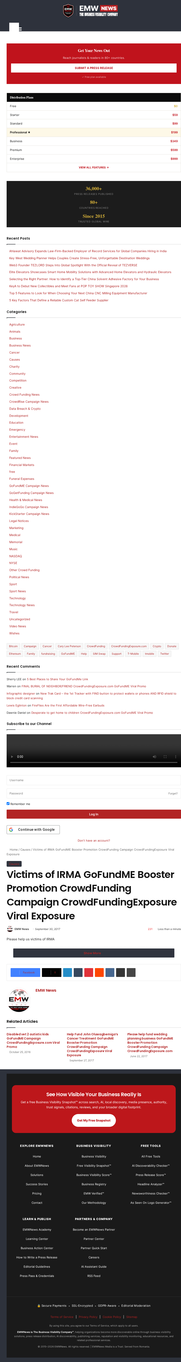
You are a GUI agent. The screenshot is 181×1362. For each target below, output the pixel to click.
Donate (171, 646)
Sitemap (131, 1317)
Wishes (14, 633)
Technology (17, 598)
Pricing (36, 1193)
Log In (93, 814)
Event (13, 443)
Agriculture (17, 324)
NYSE (13, 563)
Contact (37, 1202)
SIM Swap (99, 653)
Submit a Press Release (94, 68)
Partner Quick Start (94, 1248)
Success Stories (37, 1184)
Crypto (157, 646)
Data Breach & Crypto (25, 408)
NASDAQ (15, 556)
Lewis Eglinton (17, 705)
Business (15, 338)
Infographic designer (21, 693)
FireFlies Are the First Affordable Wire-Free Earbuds (68, 705)
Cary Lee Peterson (69, 646)
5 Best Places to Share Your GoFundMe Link (57, 679)
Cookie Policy (112, 1317)
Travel (13, 612)
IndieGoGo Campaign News (28, 507)
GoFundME (68, 653)
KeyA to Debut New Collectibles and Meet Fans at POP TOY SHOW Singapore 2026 (68, 286)
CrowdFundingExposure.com (129, 646)
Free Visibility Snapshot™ (94, 1165)
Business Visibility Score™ (93, 1175)
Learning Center (37, 1239)
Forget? (173, 793)
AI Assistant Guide (94, 1266)
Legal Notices (19, 521)
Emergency (17, 429)
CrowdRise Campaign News (29, 401)
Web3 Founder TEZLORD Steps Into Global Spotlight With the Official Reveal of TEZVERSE (73, 265)
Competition (17, 380)
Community (17, 373)
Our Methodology (94, 1202)
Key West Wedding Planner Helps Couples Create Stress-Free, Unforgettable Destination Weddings (79, 258)
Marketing (16, 528)
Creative (15, 387)
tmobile (149, 653)
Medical (14, 535)
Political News (19, 577)
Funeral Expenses (21, 479)
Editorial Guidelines (37, 1266)
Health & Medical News (25, 500)
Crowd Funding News (24, 394)
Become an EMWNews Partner (94, 1229)
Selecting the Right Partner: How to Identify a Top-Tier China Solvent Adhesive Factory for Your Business (84, 279)
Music (13, 549)
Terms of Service (62, 1317)
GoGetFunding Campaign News (31, 493)
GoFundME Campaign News (29, 486)
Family (14, 451)
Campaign (30, 646)
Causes (25, 849)
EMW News (22, 929)
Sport (13, 584)
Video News (17, 626)
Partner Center (94, 1239)
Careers (94, 1257)
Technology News (22, 605)
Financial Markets (21, 465)
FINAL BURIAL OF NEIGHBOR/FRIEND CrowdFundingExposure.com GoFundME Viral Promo (84, 686)
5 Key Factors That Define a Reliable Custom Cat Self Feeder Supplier (58, 300)
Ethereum (15, 653)
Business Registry (94, 1184)
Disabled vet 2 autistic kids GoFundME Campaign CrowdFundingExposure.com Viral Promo (33, 1040)
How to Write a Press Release (36, 1257)
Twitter (164, 653)
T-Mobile (133, 653)
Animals (14, 331)
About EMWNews (37, 1165)
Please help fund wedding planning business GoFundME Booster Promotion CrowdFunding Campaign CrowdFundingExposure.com (150, 1042)
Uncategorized (19, 619)
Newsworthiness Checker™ (151, 1193)
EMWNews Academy (37, 1229)
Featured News (20, 458)
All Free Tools (150, 1156)
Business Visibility (94, 1156)
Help (84, 653)
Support (116, 653)
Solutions (36, 1175)
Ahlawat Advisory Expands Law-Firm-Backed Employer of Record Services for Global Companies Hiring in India (88, 251)
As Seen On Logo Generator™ (150, 1202)
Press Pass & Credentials (37, 1276)
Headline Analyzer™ (151, 1184)
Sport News (17, 591)
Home (13, 849)
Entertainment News (23, 436)
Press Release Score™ (151, 1175)
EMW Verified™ (94, 1193)
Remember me (19, 804)
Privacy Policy (88, 1317)
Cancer (14, 352)
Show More (93, 953)
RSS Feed (93, 1276)
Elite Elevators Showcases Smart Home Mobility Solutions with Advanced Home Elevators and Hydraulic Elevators (90, 272)
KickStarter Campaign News (29, 514)
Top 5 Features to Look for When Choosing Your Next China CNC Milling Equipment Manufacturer (78, 293)
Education (16, 422)
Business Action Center (37, 1248)
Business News (20, 345)
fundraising (48, 653)
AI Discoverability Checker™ (151, 1165)
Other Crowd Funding (24, 570)
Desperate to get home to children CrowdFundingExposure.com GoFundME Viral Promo (92, 712)
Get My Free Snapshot (94, 1120)
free (12, 471)
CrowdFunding (96, 646)
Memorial (15, 542)
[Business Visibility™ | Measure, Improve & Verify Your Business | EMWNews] (94, 10)
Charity (14, 366)
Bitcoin (13, 646)
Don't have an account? (94, 840)
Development (18, 415)
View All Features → (94, 167)
